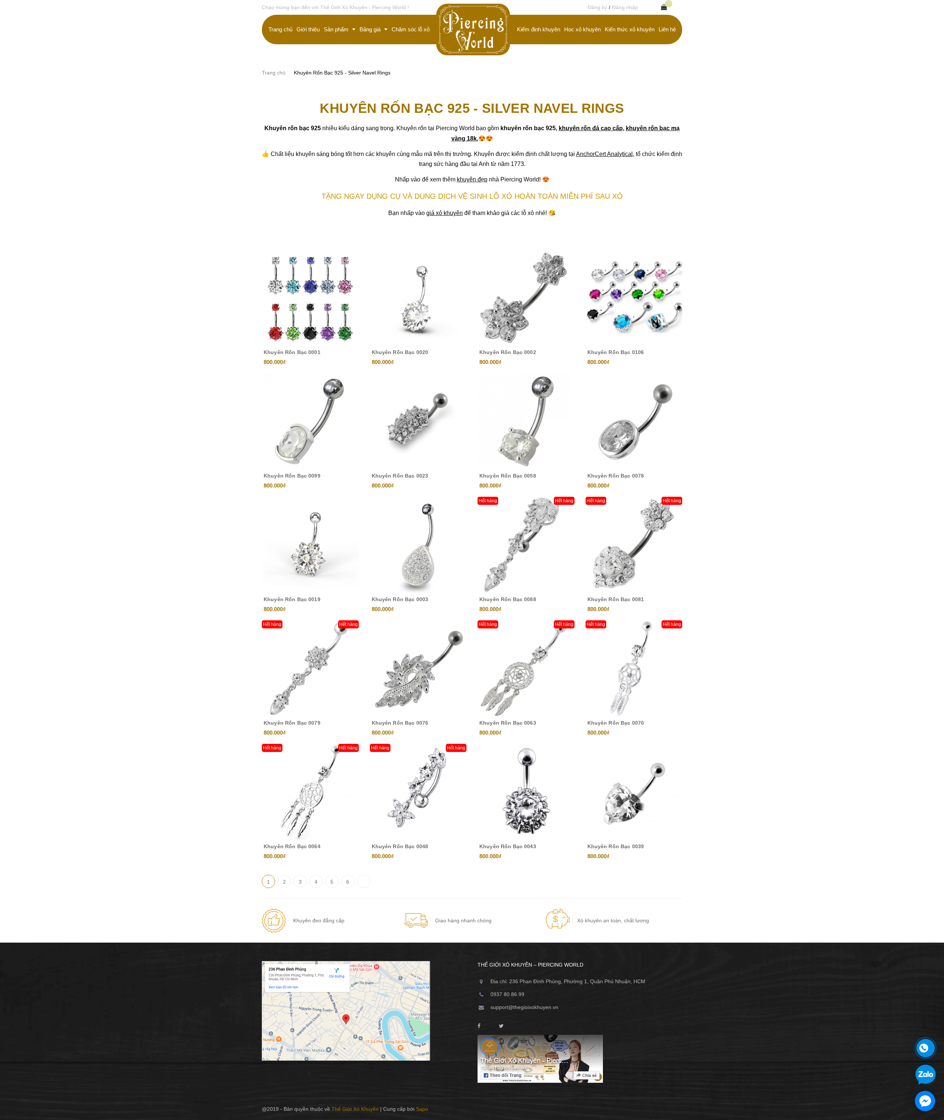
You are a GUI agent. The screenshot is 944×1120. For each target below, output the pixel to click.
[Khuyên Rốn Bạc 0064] (310, 792)
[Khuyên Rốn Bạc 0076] (418, 668)
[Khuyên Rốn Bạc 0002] (526, 298)
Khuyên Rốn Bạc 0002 (507, 352)
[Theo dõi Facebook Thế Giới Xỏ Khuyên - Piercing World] (479, 1026)
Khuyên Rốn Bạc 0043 (507, 846)
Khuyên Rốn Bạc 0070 (615, 723)
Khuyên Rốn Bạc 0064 (292, 846)
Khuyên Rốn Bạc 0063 (507, 723)
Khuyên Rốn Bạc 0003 (400, 599)
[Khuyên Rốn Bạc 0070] (634, 668)
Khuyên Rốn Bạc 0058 (507, 476)
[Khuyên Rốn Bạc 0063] (526, 668)
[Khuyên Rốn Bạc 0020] (418, 298)
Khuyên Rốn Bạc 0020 (400, 352)
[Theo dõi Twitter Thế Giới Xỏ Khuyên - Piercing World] (501, 1026)
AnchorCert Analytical (604, 154)
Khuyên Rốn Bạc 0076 (400, 723)
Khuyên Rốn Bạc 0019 (292, 599)
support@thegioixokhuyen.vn (524, 1007)
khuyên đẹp (472, 179)
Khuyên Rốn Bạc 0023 (400, 476)
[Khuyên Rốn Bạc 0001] (310, 298)
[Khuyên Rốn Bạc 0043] (526, 792)
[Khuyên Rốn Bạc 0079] (310, 668)
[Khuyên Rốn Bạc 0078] (634, 421)
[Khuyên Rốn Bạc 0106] (634, 298)
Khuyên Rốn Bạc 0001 (292, 352)
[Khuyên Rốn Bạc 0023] (418, 421)
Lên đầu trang (658, 1109)
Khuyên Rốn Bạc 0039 (615, 846)
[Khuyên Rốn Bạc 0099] (310, 421)
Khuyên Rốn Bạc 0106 (615, 352)
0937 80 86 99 (507, 994)
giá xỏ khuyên (444, 213)
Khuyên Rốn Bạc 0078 (615, 476)
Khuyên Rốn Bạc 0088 (507, 599)
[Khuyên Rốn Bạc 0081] (634, 545)
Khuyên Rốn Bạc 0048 (400, 846)
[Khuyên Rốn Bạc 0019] (310, 545)
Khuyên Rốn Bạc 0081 (615, 599)
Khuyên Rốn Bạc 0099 (292, 476)
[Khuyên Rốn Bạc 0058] (526, 421)
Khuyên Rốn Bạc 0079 (292, 723)
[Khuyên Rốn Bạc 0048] (418, 792)
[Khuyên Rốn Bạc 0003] (418, 545)
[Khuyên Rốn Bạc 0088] (526, 545)
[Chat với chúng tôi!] (925, 1101)
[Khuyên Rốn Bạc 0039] (634, 792)
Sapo (422, 1109)
